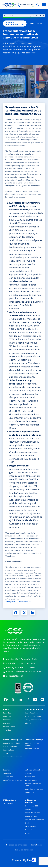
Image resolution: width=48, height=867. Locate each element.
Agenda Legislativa (10, 746)
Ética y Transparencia (33, 720)
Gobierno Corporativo (33, 716)
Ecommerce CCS (31, 806)
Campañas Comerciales (12, 780)
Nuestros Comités (32, 749)
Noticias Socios (9, 727)
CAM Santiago (8, 803)
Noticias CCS (30, 777)
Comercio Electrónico (11, 743)
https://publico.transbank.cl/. (18, 602)
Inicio (6, 16)
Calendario (7, 773)
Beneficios (7, 716)
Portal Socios (26, 5)
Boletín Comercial (32, 830)
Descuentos (7, 720)
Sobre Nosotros (31, 713)
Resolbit (28, 809)
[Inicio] (24, 631)
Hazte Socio (7, 713)
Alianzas (28, 723)
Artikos (27, 833)
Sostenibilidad (8, 750)
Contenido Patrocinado (34, 789)
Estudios (28, 773)
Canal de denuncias (24, 850)
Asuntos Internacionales (12, 757)
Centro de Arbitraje (32, 813)
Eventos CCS (8, 777)
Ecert (27, 823)
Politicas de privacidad (16, 845)
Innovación (7, 753)
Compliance (36, 845)
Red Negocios (30, 826)
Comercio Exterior (32, 816)
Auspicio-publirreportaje (22, 16)
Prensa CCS (29, 792)
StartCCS (6, 723)
